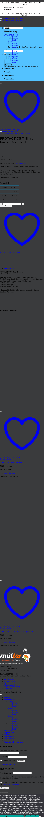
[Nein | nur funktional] (40, 816)
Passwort (4, 756)
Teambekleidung (10, 32)
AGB (6, 683)
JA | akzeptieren (5, 816)
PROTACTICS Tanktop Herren (11, 462)
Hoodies (11, 709)
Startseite (7, 28)
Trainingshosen (13, 57)
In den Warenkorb (6, 206)
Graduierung (9, 75)
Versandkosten (21, 163)
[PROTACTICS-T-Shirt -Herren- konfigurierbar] (9, 156)
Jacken (10, 49)
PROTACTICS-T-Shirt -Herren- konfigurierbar (16, 632)
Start (1, 133)
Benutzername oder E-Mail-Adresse (13, 751)
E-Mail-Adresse (6, 773)
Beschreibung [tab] (9, 268)
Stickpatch (8, 65)
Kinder (14, 47)
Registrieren (4, 788)
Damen (15, 45)
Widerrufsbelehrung (11, 685)
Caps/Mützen (9, 68)
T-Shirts (11, 34)
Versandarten (9, 679)
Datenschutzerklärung (12, 687)
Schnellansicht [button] (5, 459)
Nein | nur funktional (18, 816)
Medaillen (7, 72)
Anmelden (21, 760)
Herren (14, 51)
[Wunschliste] (1, 83)
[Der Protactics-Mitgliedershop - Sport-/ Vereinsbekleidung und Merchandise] (11, 19)
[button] (13, 8)
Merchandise (9, 79)
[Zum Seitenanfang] (1, 694)
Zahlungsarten (9, 681)
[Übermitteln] (5, 53)
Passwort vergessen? (8, 764)
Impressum (8, 689)
